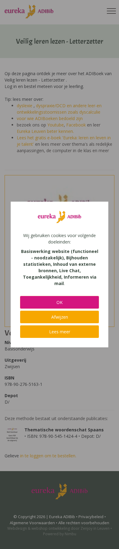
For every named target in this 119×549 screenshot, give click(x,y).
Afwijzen (59, 317)
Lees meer (59, 332)
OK (59, 302)
